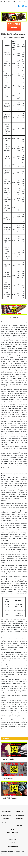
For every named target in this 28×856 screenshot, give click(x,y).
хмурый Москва (6, 811)
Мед (25, 1)
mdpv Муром (19, 811)
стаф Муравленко (6, 815)
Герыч (14, 1)
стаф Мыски (19, 818)
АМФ (20, 1)
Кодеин (7, 1)
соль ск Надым (13, 835)
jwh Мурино (6, 818)
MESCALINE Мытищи (19, 823)
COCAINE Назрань (13, 846)
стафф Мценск (20, 815)
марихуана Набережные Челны (12, 830)
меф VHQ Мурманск (6, 822)
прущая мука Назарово (12, 841)
